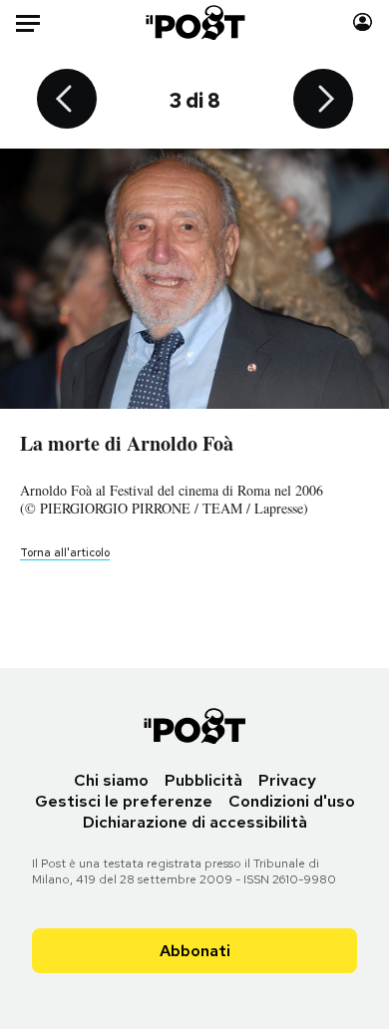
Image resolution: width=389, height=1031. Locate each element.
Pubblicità (203, 780)
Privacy (287, 780)
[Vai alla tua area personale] (362, 22)
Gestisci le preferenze (123, 801)
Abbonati (195, 950)
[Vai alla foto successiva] (323, 101)
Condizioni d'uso (291, 801)
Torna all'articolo (65, 552)
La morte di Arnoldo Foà (126, 443)
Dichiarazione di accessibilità (195, 822)
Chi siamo (111, 780)
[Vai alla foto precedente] (67, 101)
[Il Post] (194, 22)
